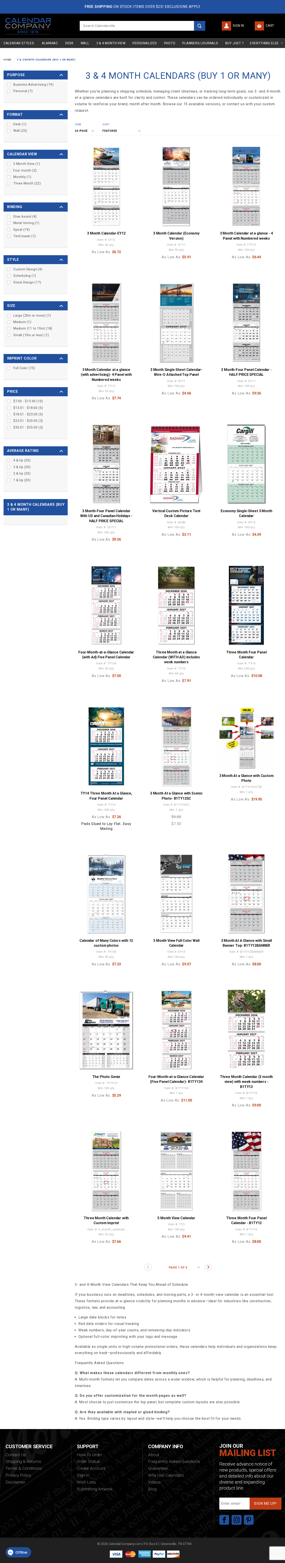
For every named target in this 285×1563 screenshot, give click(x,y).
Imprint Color (22, 358)
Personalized (144, 43)
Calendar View (22, 154)
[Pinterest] (249, 1520)
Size (11, 305)
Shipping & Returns (23, 1461)
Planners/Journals (200, 43)
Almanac (50, 43)
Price (12, 391)
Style (13, 259)
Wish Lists (86, 1482)
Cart (269, 25)
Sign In (238, 25)
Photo (169, 43)
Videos (154, 1482)
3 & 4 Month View (111, 43)
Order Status (88, 1461)
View (78, 124)
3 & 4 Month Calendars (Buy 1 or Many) (36, 507)
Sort (106, 124)
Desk (69, 43)
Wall (85, 43)
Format (15, 114)
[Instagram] (237, 1520)
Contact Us (16, 1454)
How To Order (89, 1454)
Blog (152, 1489)
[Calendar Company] (28, 25)
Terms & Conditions (24, 1468)
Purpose (16, 75)
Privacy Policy (18, 1475)
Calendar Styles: (19, 43)
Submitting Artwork (95, 1489)
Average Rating (23, 451)
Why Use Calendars (166, 1475)
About (153, 1454)
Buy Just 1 (234, 43)
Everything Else (264, 43)
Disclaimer (15, 1482)
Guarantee (158, 1468)
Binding (14, 207)
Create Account (91, 1468)
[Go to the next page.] (208, 1267)
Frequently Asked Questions (174, 1461)
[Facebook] (224, 1520)
